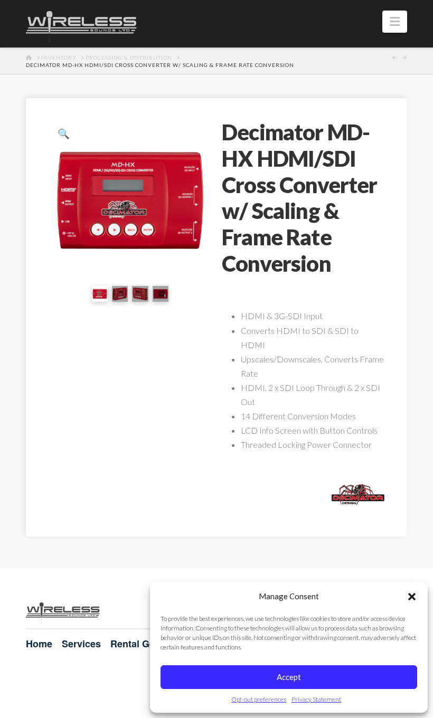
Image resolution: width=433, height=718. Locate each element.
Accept (289, 677)
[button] (412, 596)
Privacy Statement (316, 699)
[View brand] (358, 493)
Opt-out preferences (258, 699)
